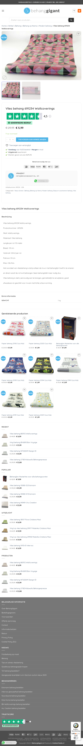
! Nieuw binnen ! (19, 190)
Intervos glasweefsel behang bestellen (17, 692)
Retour (4, 633)
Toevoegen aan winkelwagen (32, 139)
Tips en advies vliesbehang (12, 662)
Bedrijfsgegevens (8, 613)
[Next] (77, 56)
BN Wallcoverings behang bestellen (16, 704)
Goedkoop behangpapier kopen (14, 667)
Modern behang (45, 26)
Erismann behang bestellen (12, 687)
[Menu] (79, 723)
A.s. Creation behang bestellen (14, 708)
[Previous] (6, 56)
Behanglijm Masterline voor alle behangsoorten (67, 345)
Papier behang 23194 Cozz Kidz (40, 380)
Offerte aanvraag (9, 621)
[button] (3, 10)
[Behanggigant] (41, 10)
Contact (5, 625)
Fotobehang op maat (10, 654)
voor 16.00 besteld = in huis (25, 150)
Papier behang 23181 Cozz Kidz (67, 380)
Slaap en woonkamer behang (62, 190)
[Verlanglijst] (74, 10)
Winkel (11, 26)
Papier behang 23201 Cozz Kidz (40, 415)
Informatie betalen (9, 629)
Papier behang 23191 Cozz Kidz (13, 415)
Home (4, 26)
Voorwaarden (7, 617)
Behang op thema (30, 26)
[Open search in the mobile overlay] (41, 20)
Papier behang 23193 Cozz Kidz (13, 380)
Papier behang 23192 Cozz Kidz (13, 344)
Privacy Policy (7, 637)
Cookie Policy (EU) (9, 642)
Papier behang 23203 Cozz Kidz (40, 344)
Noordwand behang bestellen (14, 696)
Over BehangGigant (9, 608)
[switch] (76, 738)
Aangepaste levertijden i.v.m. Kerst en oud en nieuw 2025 (24, 675)
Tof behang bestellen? (10, 671)
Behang (18, 26)
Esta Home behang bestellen (13, 700)
